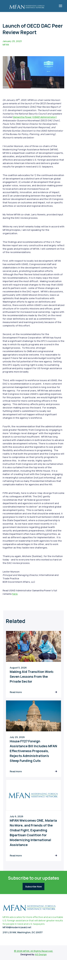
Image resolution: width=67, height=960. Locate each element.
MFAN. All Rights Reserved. (38, 951)
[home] (27, 6)
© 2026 (18, 951)
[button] (60, 6)
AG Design (41, 954)
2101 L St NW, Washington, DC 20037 (23, 932)
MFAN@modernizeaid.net (17, 927)
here (15, 593)
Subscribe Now (33, 886)
